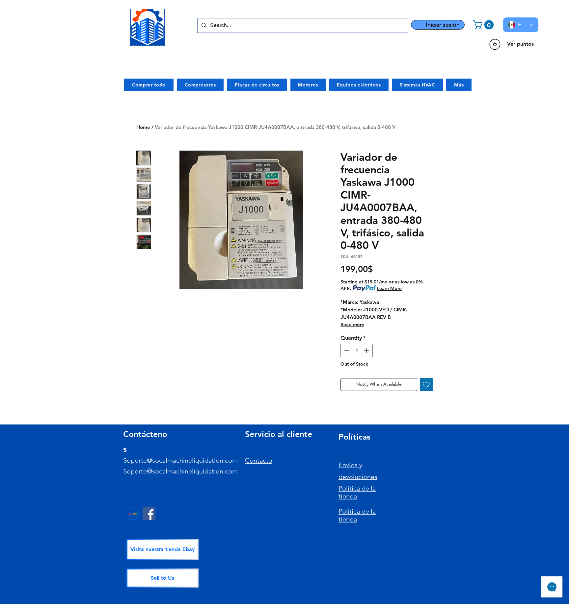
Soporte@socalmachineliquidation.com (180, 460)
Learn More (389, 288)
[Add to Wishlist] (426, 384)
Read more (352, 324)
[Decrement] (346, 350)
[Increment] (367, 350)
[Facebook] (149, 513)
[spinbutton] (357, 350)
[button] (484, 25)
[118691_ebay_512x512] (132, 513)
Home (143, 127)
